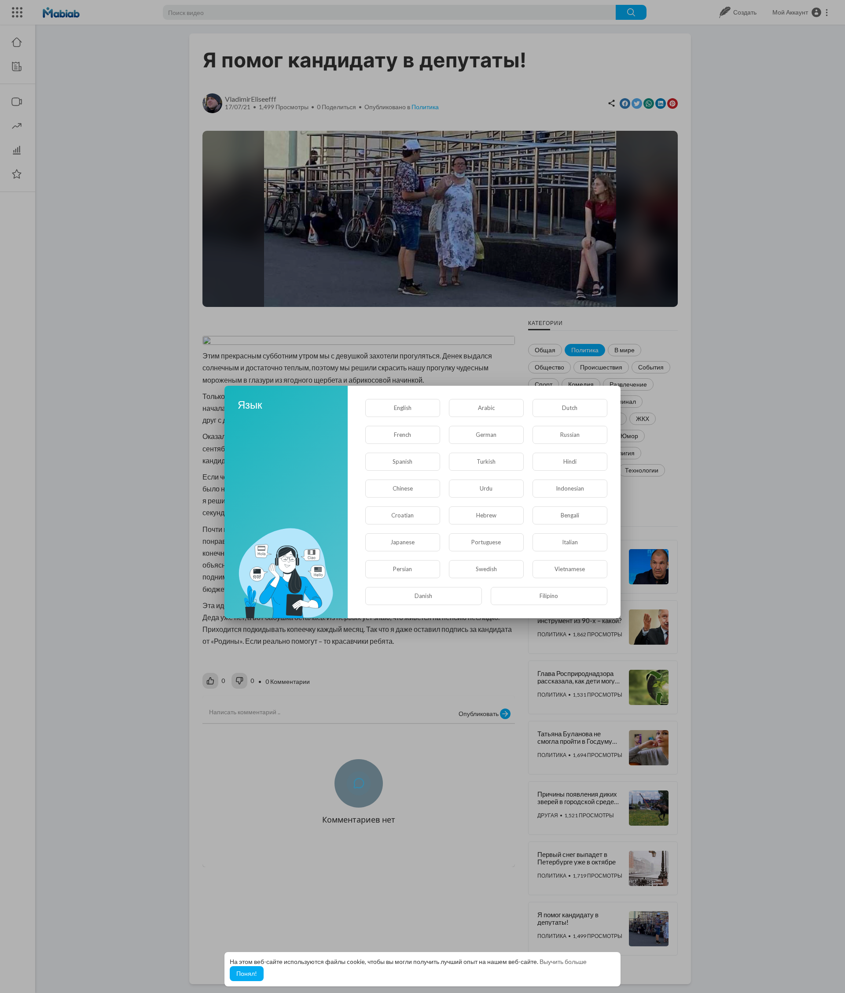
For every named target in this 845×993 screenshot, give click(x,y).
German (486, 434)
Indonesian (570, 488)
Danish (423, 595)
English (402, 407)
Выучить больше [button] (563, 961)
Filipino (549, 595)
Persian (402, 568)
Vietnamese (570, 568)
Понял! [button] (246, 973)
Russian (570, 434)
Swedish (486, 568)
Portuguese (486, 542)
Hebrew (486, 515)
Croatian (402, 515)
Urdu (486, 488)
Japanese (402, 542)
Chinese (403, 488)
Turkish (486, 461)
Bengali (570, 515)
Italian (570, 542)
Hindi (570, 461)
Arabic (486, 407)
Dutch (569, 407)
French (402, 434)
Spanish (402, 461)
